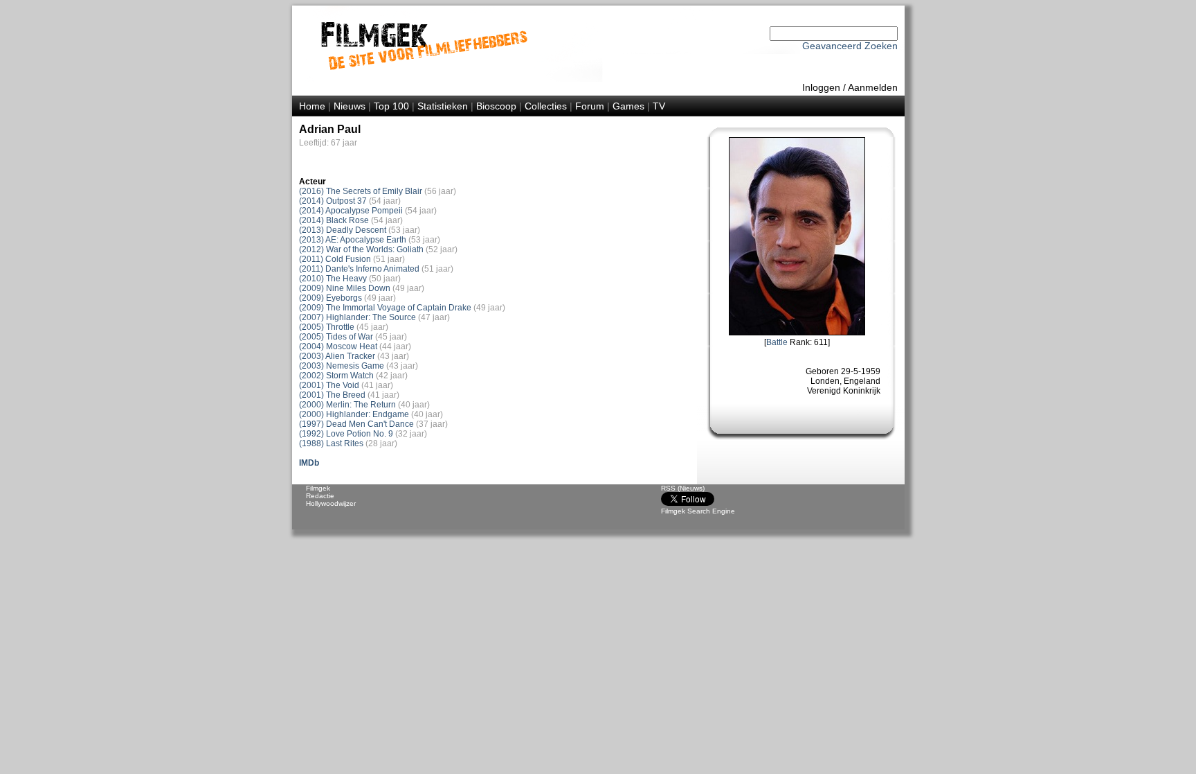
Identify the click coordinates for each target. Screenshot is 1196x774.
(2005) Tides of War (336, 337)
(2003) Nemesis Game (341, 366)
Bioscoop (496, 106)
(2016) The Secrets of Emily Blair (360, 191)
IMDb (309, 463)
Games (628, 106)
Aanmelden (873, 87)
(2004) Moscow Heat (338, 346)
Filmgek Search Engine (698, 511)
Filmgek (318, 488)
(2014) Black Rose (334, 220)
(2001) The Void (329, 385)
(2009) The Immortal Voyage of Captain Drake (385, 308)
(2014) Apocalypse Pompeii (351, 211)
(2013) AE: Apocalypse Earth (352, 240)
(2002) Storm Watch (336, 375)
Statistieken (442, 106)
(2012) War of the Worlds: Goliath (361, 249)
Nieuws (349, 106)
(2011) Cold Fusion (335, 259)
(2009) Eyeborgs (330, 298)
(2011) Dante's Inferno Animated (359, 269)
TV (659, 106)
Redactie (320, 496)
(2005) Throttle (326, 327)
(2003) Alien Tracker (337, 356)
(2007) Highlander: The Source (357, 317)
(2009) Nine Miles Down (344, 288)
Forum (589, 106)
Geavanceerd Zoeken (850, 45)
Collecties (546, 106)
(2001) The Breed (332, 395)
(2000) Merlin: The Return (347, 405)
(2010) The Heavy (333, 278)
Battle (777, 342)
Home (312, 106)
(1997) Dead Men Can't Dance (356, 424)
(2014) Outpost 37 (333, 201)
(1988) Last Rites (331, 443)
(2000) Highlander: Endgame (354, 414)
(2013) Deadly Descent (342, 230)
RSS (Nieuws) (683, 488)
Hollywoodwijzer (331, 503)
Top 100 (391, 106)
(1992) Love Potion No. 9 (346, 434)
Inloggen (821, 87)
